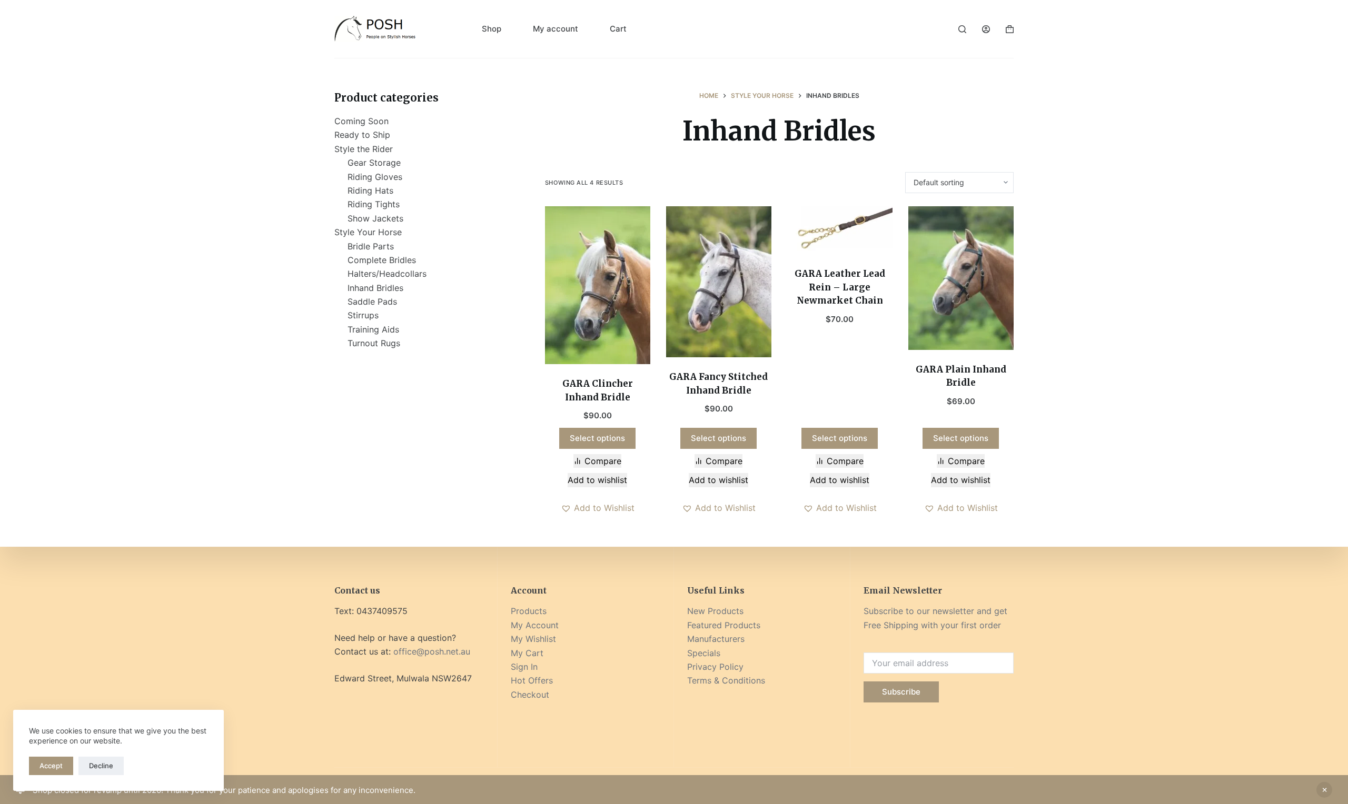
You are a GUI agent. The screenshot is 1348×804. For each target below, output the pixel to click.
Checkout (530, 694)
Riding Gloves (375, 177)
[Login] (986, 29)
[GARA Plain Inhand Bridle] (961, 278)
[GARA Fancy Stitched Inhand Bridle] (718, 282)
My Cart (527, 653)
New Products (715, 611)
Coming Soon (361, 121)
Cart (618, 29)
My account (555, 29)
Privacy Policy (715, 666)
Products (529, 611)
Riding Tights (374, 204)
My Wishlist (533, 639)
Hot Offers (532, 680)
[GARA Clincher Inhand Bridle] (597, 285)
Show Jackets (375, 218)
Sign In (524, 666)
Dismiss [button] (1324, 790)
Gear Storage (374, 162)
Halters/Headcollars (387, 273)
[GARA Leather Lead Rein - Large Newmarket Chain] (840, 230)
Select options (597, 438)
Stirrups (363, 315)
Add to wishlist (597, 480)
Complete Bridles (382, 260)
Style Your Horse (368, 232)
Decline (101, 765)
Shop (491, 29)
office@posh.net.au (431, 651)
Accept (51, 765)
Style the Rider (363, 149)
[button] (598, 508)
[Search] (962, 29)
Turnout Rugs (374, 343)
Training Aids (373, 329)
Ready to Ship (362, 134)
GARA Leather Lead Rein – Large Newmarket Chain (840, 287)
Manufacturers (716, 639)
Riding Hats (370, 190)
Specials (703, 653)
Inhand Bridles (375, 288)
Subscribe (901, 692)
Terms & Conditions (726, 680)
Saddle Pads (372, 301)
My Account (535, 625)
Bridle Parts (371, 246)
